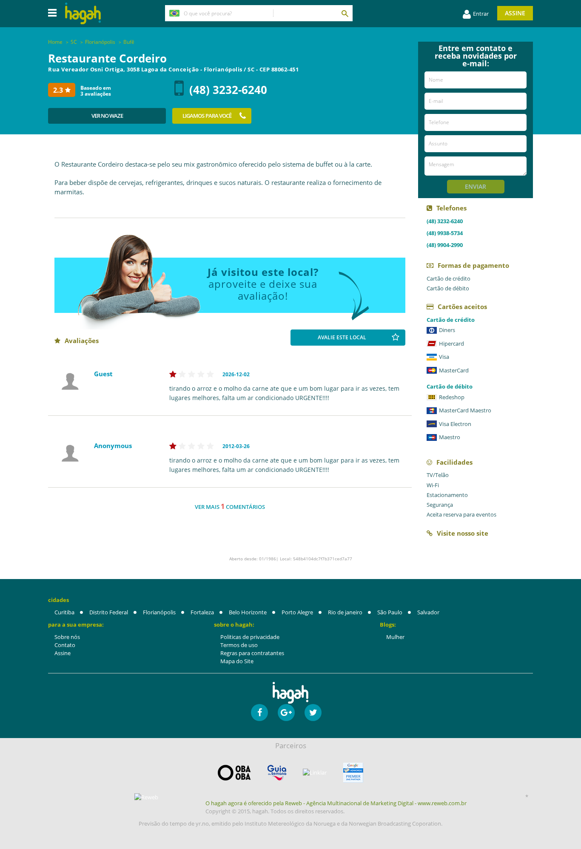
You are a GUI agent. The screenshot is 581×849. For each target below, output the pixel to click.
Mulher (395, 637)
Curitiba (64, 612)
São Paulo (389, 612)
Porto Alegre (297, 612)
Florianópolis (159, 612)
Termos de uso (239, 645)
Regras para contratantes (252, 653)
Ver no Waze (107, 115)
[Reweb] (147, 797)
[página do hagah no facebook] (259, 712)
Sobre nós (67, 637)
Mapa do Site (236, 661)
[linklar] (315, 773)
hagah (83, 13)
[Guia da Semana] (277, 773)
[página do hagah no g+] (286, 712)
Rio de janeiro (345, 612)
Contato (64, 645)
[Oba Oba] (234, 773)
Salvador (428, 612)
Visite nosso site (462, 533)
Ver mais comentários (230, 506)
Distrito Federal (108, 612)
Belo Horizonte (248, 612)
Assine (515, 13)
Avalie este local (342, 337)
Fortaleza (202, 612)
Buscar (344, 13)
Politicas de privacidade (249, 637)
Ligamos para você (207, 115)
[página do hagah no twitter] (313, 712)
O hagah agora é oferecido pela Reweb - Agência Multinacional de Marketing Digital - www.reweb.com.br (336, 803)
